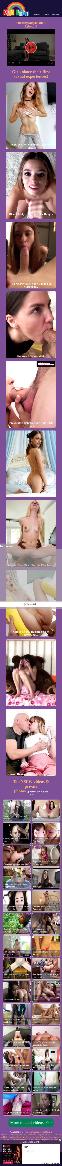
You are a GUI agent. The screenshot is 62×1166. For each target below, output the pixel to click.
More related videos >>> (31, 1122)
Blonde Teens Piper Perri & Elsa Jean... (31, 565)
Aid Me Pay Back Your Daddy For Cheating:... (31, 285)
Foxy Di (31, 495)
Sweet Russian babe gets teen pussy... (31, 774)
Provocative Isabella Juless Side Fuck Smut (31, 424)
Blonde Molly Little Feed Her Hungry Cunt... (31, 216)
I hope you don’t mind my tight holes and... (31, 146)
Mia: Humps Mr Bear (31, 704)
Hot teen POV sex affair (31, 356)
